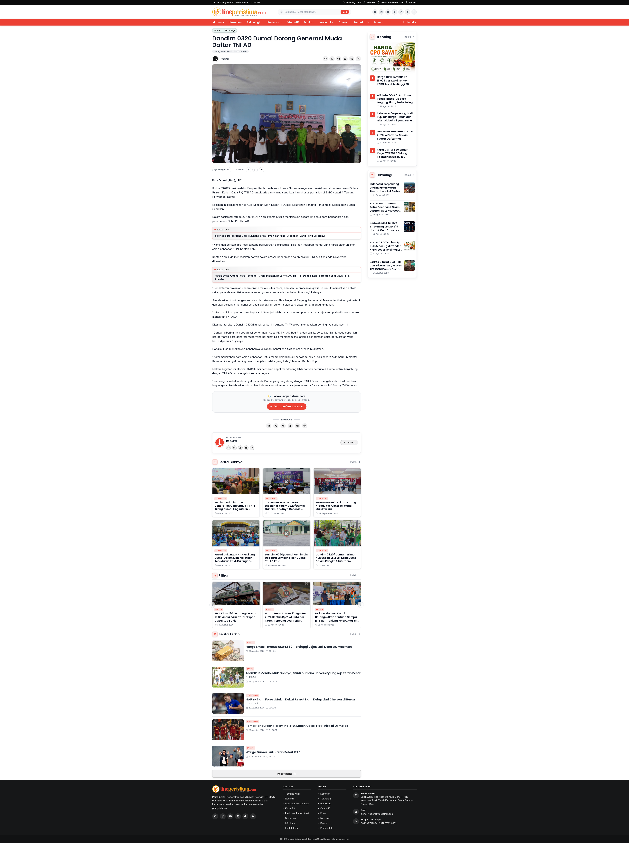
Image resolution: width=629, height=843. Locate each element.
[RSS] (407, 12)
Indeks (411, 22)
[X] (240, 447)
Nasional (325, 22)
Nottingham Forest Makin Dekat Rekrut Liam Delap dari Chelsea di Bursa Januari (300, 701)
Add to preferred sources (288, 406)
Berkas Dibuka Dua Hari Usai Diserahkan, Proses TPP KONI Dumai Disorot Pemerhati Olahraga (386, 267)
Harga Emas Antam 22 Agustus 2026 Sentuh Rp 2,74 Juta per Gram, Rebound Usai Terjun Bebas (285, 619)
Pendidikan (252, 695)
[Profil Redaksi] (219, 442)
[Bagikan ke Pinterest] (351, 58)
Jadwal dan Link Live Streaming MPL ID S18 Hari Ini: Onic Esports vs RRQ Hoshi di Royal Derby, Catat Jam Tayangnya (385, 232)
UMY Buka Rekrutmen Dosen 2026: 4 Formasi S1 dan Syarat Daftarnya (395, 135)
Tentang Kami (353, 2)
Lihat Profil (348, 442)
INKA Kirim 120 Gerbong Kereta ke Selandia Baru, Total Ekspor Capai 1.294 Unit (235, 617)
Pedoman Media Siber (392, 2)
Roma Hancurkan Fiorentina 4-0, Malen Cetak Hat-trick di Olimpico (297, 726)
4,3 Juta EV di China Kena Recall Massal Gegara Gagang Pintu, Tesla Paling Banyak (395, 100)
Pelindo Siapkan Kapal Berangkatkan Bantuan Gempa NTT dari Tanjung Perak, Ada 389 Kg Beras (336, 619)
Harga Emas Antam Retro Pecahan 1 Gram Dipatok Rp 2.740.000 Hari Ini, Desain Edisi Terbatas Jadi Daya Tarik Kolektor (282, 277)
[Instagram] (234, 447)
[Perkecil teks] (248, 169)
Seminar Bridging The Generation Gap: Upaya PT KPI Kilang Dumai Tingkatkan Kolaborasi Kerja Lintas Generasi (234, 509)
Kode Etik (290, 808)
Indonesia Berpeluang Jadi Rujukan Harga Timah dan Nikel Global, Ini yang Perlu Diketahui (269, 235)
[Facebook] (374, 12)
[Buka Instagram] (381, 12)
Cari (345, 12)
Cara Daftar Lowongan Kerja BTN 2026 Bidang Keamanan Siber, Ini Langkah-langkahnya (392, 155)
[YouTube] (246, 447)
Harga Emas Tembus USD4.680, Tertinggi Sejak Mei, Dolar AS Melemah (299, 647)
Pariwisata (274, 22)
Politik (218, 609)
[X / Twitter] (238, 816)
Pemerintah (361, 22)
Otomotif (293, 22)
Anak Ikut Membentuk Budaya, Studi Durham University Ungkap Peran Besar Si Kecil (303, 675)
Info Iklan (290, 823)
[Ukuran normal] (255, 169)
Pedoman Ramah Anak (297, 813)
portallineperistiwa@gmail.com (377, 813)
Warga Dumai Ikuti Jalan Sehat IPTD (273, 752)
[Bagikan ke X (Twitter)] (345, 58)
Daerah (343, 22)
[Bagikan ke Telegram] (338, 58)
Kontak (413, 2)
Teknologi (253, 22)
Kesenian (235, 22)
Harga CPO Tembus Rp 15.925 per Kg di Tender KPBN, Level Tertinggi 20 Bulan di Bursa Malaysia (393, 82)
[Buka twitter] (394, 12)
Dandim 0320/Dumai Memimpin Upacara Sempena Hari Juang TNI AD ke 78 (286, 558)
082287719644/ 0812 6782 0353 (379, 823)
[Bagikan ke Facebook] (325, 58)
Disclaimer (290, 818)
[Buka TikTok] (401, 12)
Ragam (250, 669)
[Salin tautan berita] (358, 58)
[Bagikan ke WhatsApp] (332, 58)
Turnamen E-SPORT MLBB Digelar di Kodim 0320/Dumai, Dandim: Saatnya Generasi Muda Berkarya (285, 507)
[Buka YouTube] (388, 12)
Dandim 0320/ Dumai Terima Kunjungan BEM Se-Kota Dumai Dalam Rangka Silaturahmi (336, 558)
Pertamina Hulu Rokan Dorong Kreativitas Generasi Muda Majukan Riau (336, 506)
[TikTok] (252, 447)
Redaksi (371, 2)
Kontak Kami (291, 828)
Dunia (308, 22)
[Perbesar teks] (261, 169)
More (377, 22)
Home (217, 30)
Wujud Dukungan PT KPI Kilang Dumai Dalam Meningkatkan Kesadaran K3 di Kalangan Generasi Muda (234, 559)
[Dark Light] (414, 12)
